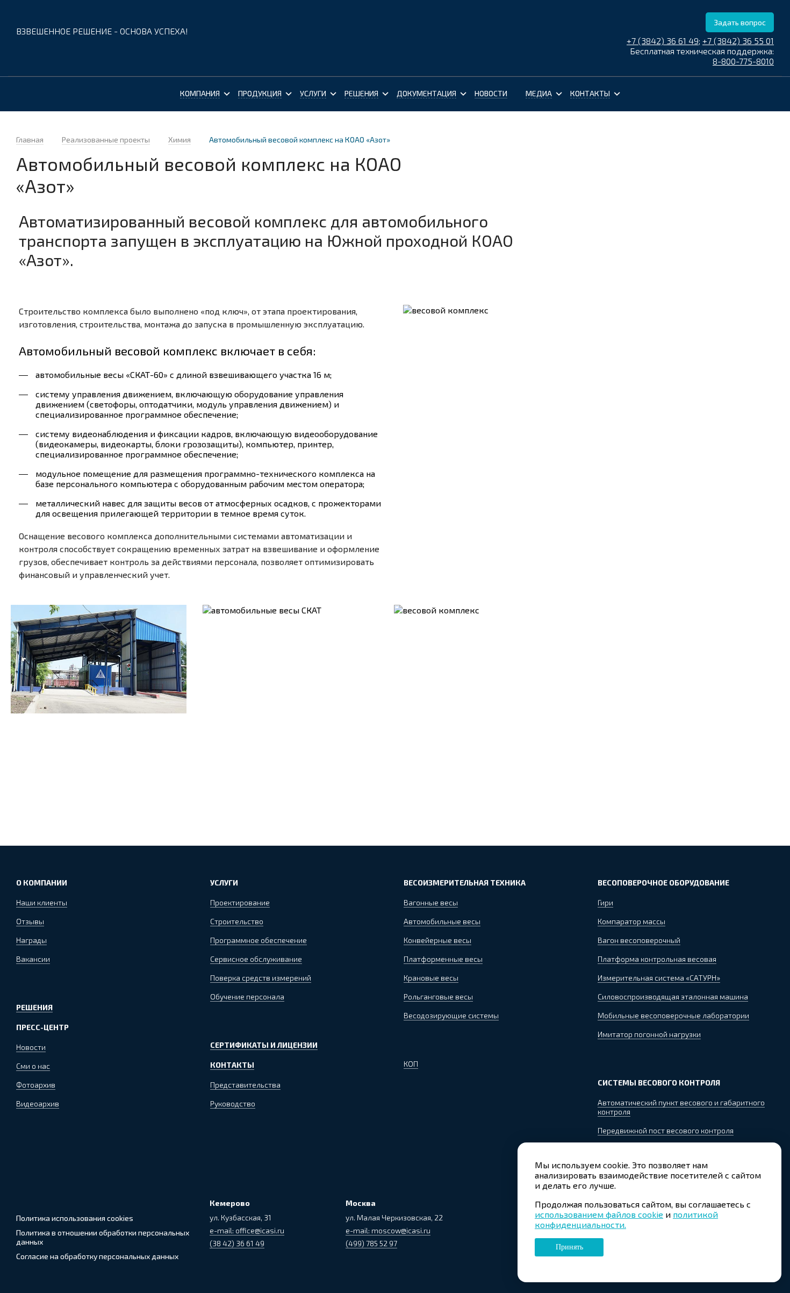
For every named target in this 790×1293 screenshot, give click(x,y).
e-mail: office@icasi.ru (247, 1230)
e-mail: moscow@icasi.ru (388, 1230)
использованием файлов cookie (599, 1214)
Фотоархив (35, 1084)
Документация (426, 93)
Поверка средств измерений (260, 977)
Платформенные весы (443, 958)
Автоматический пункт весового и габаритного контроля (681, 1107)
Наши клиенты (41, 902)
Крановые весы (431, 977)
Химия (179, 139)
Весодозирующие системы (451, 1015)
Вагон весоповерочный (639, 940)
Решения (361, 93)
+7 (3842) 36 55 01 (738, 40)
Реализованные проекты (106, 139)
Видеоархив (37, 1103)
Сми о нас (33, 1065)
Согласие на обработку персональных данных (97, 1256)
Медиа (539, 93)
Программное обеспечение (258, 940)
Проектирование (240, 902)
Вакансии (33, 958)
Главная (30, 139)
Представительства (245, 1084)
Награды (31, 940)
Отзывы (30, 921)
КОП (411, 1063)
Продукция (260, 93)
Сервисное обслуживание (256, 958)
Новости (491, 93)
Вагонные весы (431, 902)
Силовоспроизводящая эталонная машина (673, 996)
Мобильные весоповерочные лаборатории (673, 1015)
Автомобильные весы (442, 921)
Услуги (313, 93)
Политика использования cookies (74, 1218)
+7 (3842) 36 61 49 (663, 40)
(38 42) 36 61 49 (237, 1243)
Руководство (232, 1103)
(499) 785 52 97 (371, 1243)
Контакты (590, 93)
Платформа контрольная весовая (657, 958)
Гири (605, 902)
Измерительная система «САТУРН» (659, 977)
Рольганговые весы (438, 996)
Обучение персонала (247, 996)
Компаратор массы (631, 921)
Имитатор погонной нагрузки (649, 1034)
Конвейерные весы (437, 940)
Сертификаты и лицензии (264, 1044)
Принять (569, 1247)
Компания (200, 93)
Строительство (236, 921)
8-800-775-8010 (743, 61)
